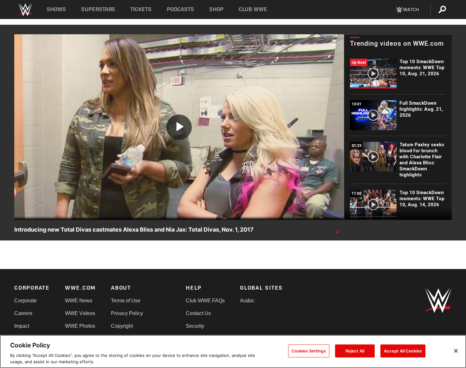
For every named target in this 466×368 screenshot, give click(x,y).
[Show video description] (337, 230)
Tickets (141, 9)
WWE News (78, 300)
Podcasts (180, 9)
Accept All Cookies (403, 350)
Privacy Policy (127, 313)
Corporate (25, 300)
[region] (233, 351)
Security (195, 326)
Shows (56, 9)
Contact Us (198, 313)
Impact (21, 326)
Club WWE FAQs (205, 300)
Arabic (247, 300)
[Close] (456, 351)
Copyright (122, 326)
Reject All (355, 350)
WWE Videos (80, 313)
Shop (216, 9)
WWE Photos (80, 326)
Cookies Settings (309, 350)
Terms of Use (125, 300)
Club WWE (253, 9)
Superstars (98, 9)
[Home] (24, 9)
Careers (23, 313)
